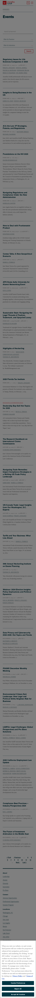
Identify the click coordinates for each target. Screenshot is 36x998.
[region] (18, 969)
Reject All (18, 989)
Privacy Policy (18, 976)
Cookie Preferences (18, 983)
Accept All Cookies (18, 994)
